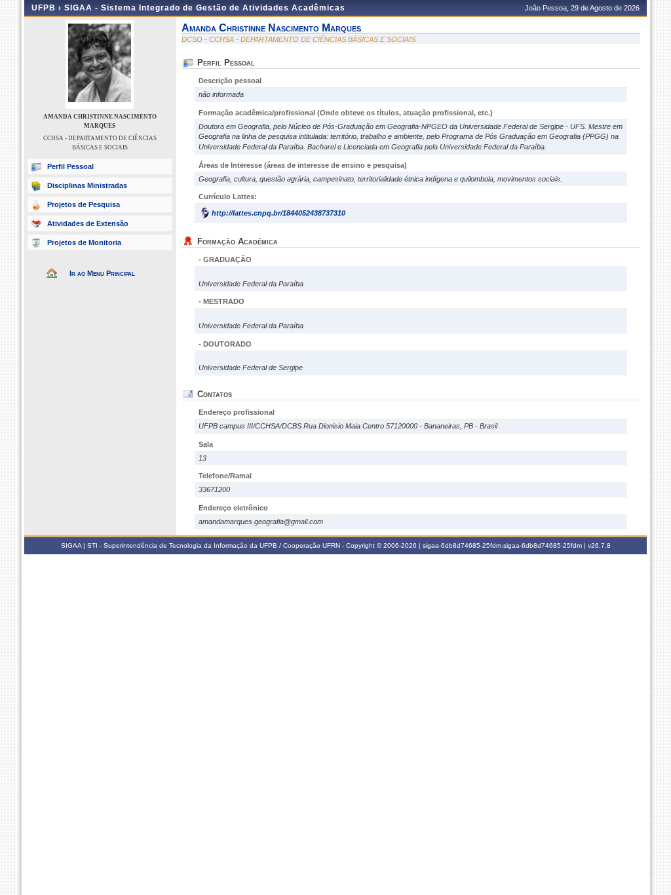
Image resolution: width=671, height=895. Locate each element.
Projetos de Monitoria (84, 242)
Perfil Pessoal (70, 166)
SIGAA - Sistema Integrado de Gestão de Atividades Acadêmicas (204, 7)
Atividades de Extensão (87, 223)
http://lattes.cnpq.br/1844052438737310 (278, 213)
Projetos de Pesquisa (83, 204)
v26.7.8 (599, 545)
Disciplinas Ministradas (87, 185)
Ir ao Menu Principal (102, 273)
